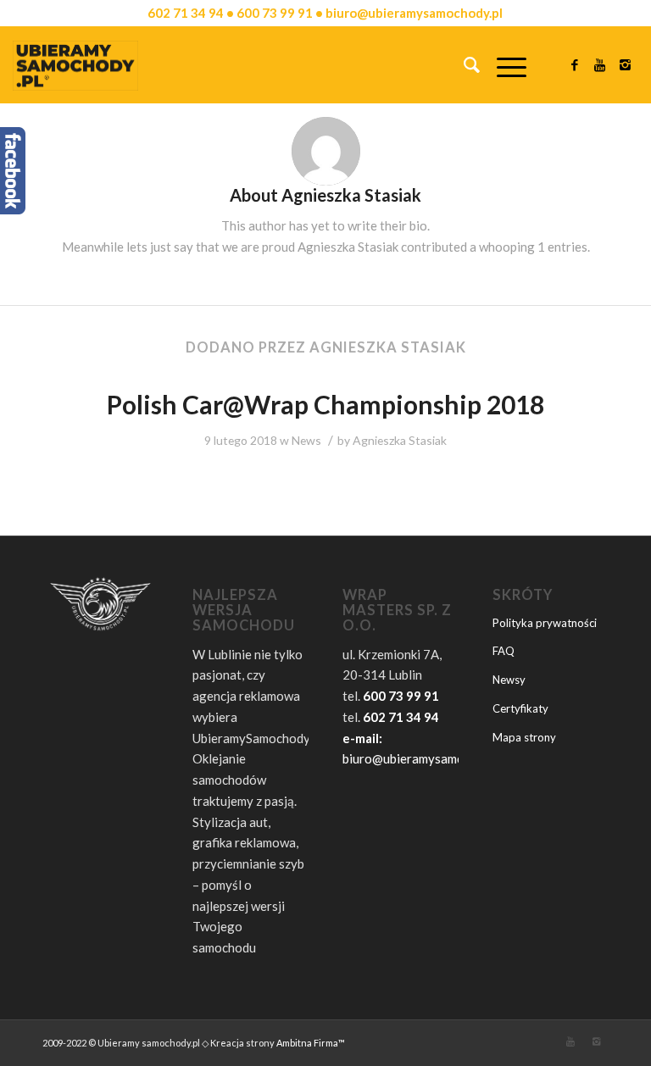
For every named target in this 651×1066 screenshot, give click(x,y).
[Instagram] (625, 64)
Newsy (509, 679)
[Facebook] (574, 64)
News (306, 440)
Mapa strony (524, 737)
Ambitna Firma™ (310, 1042)
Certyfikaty (520, 708)
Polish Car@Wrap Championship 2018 (325, 404)
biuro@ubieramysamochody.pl (426, 758)
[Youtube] (600, 64)
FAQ (503, 651)
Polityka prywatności (544, 623)
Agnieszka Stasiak (400, 440)
